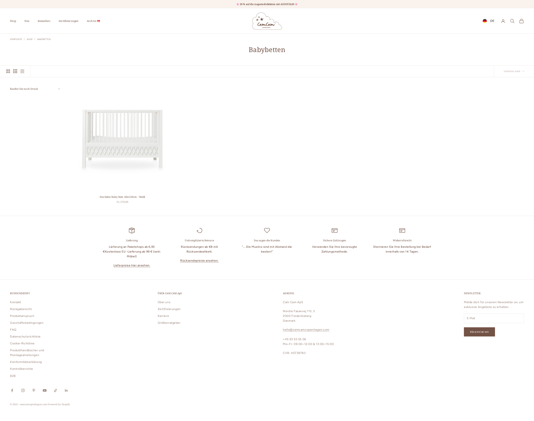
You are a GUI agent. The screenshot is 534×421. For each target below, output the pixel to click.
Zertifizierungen (68, 21)
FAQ (13, 329)
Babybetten (44, 39)
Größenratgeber (169, 323)
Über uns (164, 302)
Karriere (163, 316)
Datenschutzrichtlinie (25, 336)
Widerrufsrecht (402, 240)
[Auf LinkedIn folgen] (66, 390)
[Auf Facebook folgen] (12, 390)
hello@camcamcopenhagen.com (306, 329)
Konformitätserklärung (26, 362)
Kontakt (15, 302)
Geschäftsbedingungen (26, 323)
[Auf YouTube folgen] (45, 390)
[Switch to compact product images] (22, 71)
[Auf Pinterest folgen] (34, 390)
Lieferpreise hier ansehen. (131, 265)
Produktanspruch (22, 316)
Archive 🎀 (93, 21)
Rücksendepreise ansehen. (199, 260)
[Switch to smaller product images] (15, 71)
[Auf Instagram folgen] (23, 390)
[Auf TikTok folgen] (55, 390)
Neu (26, 21)
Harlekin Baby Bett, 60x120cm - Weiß (122, 197)
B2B (13, 376)
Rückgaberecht (21, 309)
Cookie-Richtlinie (22, 343)
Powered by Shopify (59, 404)
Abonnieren (479, 331)
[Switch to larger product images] (8, 71)
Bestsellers (44, 21)
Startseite (16, 39)
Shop (13, 21)
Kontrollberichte (21, 369)
